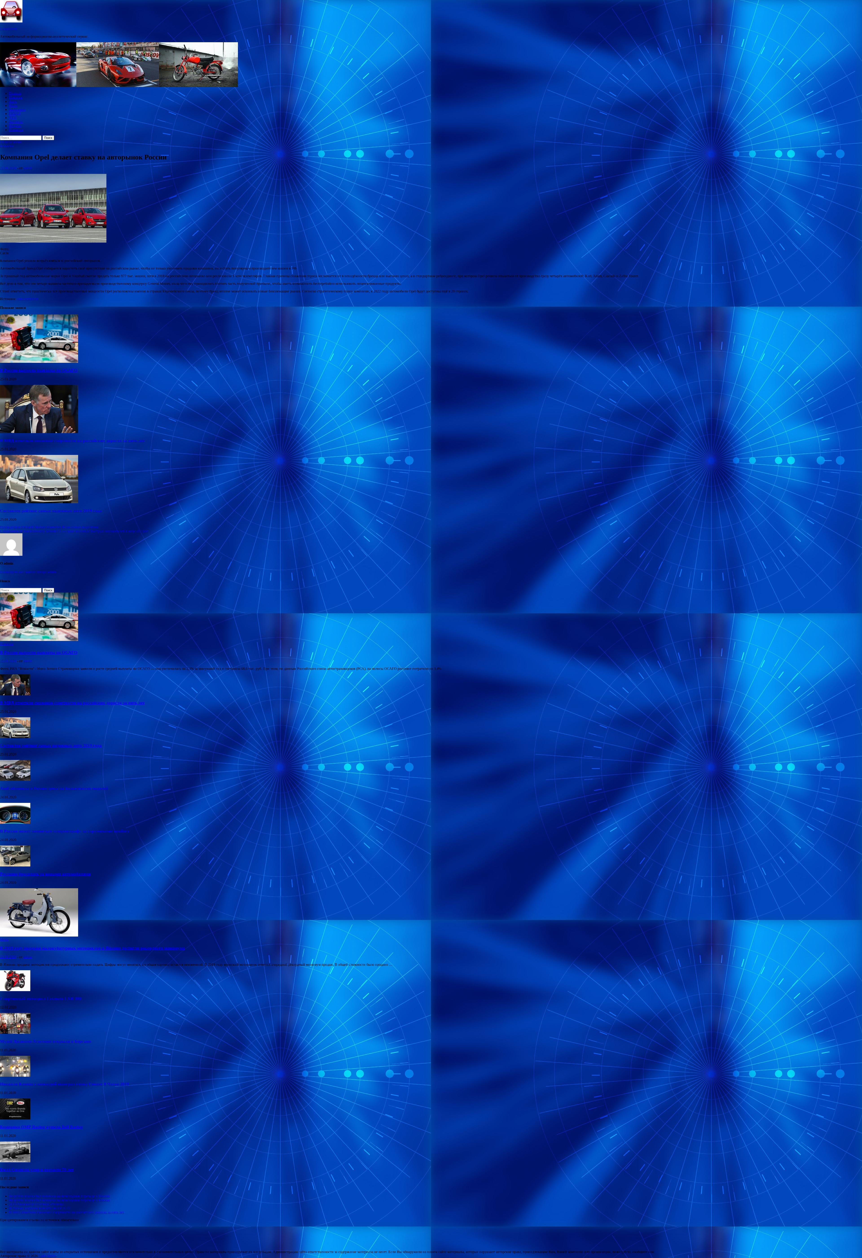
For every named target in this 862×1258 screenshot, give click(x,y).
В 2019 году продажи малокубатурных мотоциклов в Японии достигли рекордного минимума (92, 948)
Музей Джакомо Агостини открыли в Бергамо (45, 1041)
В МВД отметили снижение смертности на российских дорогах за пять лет (72, 440)
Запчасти (16, 122)
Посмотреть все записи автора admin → (30, 572)
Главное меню (11, 142)
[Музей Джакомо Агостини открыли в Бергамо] (15, 1032)
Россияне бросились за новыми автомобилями (45, 874)
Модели (15, 126)
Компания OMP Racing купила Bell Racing (41, 1127)
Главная (15, 93)
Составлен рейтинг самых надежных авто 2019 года (51, 510)
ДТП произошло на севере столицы (36, 1204)
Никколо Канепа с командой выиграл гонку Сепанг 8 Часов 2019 (64, 1084)
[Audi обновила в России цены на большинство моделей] (15, 780)
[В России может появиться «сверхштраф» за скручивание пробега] (15, 822)
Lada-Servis (8, 29)
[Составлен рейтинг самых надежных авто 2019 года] (39, 502)
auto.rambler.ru (27, 299)
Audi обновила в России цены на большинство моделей (54, 788)
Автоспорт (17, 109)
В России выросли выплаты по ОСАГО (38, 370)
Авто (13, 101)
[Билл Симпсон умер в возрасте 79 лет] (15, 1161)
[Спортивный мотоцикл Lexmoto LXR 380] (15, 990)
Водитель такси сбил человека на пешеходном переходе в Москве (59, 1196)
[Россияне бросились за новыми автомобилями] (15, 865)
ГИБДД (14, 113)
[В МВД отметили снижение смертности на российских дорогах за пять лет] (39, 432)
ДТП (12, 118)
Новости (15, 97)
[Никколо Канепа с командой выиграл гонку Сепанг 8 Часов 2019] (15, 1075)
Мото (13, 105)
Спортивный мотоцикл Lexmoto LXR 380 (40, 998)
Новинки (16, 130)
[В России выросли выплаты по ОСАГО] (39, 361)
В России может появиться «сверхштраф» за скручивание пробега (64, 831)
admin (27, 168)
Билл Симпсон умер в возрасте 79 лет (37, 1169)
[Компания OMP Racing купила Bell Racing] (15, 1118)
